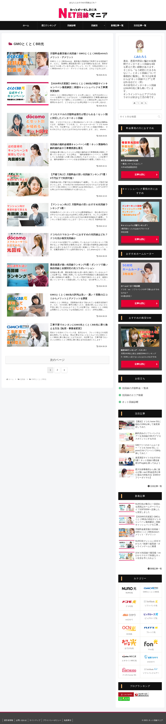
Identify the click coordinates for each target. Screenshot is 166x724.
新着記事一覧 (156, 568)
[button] (159, 116)
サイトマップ (34, 720)
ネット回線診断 (130, 402)
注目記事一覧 (156, 486)
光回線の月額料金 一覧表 (135, 388)
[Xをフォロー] (138, 103)
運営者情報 (8, 720)
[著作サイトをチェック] (134, 103)
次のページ (57, 359)
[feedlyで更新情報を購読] (142, 103)
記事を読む (140, 174)
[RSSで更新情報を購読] (145, 103)
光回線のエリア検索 (132, 395)
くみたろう (140, 56)
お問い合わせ (21, 720)
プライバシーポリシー (52, 720)
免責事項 (67, 720)
